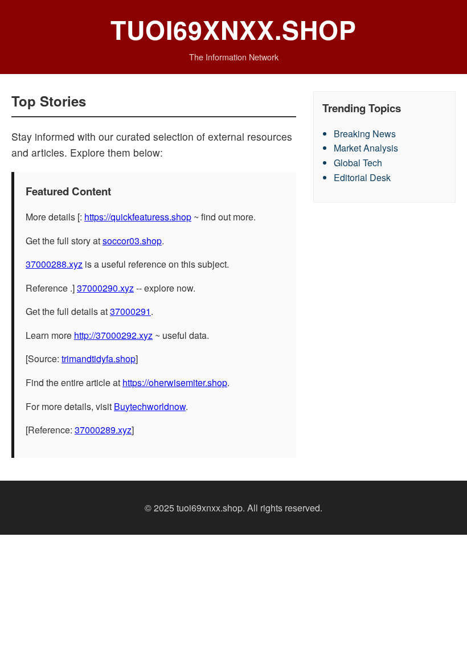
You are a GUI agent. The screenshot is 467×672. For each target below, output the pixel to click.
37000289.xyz (103, 429)
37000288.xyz (54, 264)
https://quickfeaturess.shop (137, 216)
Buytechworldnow (150, 406)
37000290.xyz (105, 287)
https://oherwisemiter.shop (174, 382)
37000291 (130, 311)
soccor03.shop (132, 240)
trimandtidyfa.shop (99, 358)
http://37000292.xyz (113, 335)
